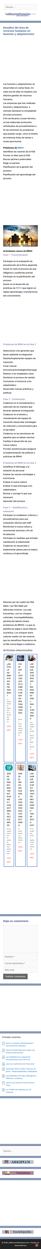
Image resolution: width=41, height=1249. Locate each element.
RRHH (21, 148)
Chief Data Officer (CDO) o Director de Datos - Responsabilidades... (20, 690)
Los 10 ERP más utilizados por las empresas (18, 1091)
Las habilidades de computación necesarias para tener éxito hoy (32, 799)
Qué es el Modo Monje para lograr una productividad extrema (20, 799)
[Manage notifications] (36, 1245)
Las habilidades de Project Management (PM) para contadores (21, 1077)
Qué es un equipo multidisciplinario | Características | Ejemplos (9, 799)
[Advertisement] (20, 60)
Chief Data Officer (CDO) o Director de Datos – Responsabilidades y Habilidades (21, 1070)
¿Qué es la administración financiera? (20, 1064)
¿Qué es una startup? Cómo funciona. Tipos (20, 1084)
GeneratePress (20, 1245)
